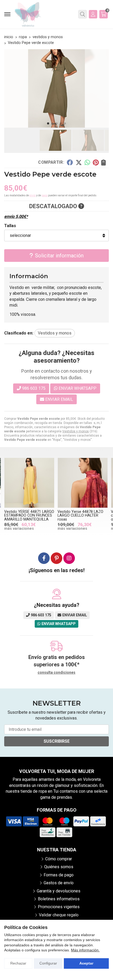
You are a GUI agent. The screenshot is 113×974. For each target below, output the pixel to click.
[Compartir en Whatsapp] (87, 162)
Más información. (85, 950)
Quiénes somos (58, 866)
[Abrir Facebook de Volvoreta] (44, 558)
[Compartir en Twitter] (79, 162)
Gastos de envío (59, 882)
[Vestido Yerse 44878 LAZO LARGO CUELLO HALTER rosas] (82, 483)
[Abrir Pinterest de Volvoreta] (56, 558)
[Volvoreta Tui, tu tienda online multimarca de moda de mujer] (28, 14)
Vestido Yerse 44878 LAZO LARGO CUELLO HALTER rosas (80, 516)
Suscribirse (57, 741)
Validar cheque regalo (59, 914)
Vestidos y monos (75, 431)
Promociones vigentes (59, 906)
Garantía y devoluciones (58, 890)
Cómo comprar (58, 858)
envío (32, 195)
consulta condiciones (56, 672)
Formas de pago (59, 874)
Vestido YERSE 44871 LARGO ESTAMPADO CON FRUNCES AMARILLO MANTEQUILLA (29, 516)
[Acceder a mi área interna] (93, 14)
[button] (48, 123)
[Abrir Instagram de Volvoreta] (69, 558)
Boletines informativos (59, 898)
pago (45, 195)
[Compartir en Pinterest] (96, 162)
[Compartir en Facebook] (70, 162)
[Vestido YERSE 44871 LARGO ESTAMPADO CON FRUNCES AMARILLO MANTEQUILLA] (29, 483)
